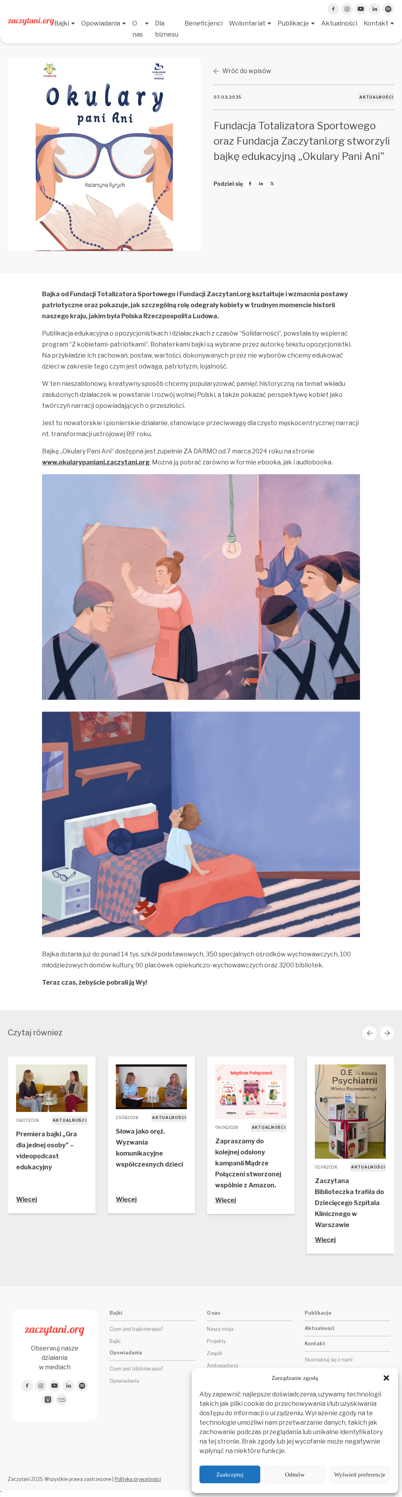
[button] (386, 1378)
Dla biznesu (166, 29)
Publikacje (293, 23)
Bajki (61, 23)
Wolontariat (247, 23)
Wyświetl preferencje (360, 1474)
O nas (137, 29)
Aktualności (339, 23)
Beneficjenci (204, 23)
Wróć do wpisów (246, 71)
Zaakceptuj (229, 1474)
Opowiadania (100, 23)
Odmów (295, 1474)
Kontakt (376, 23)
